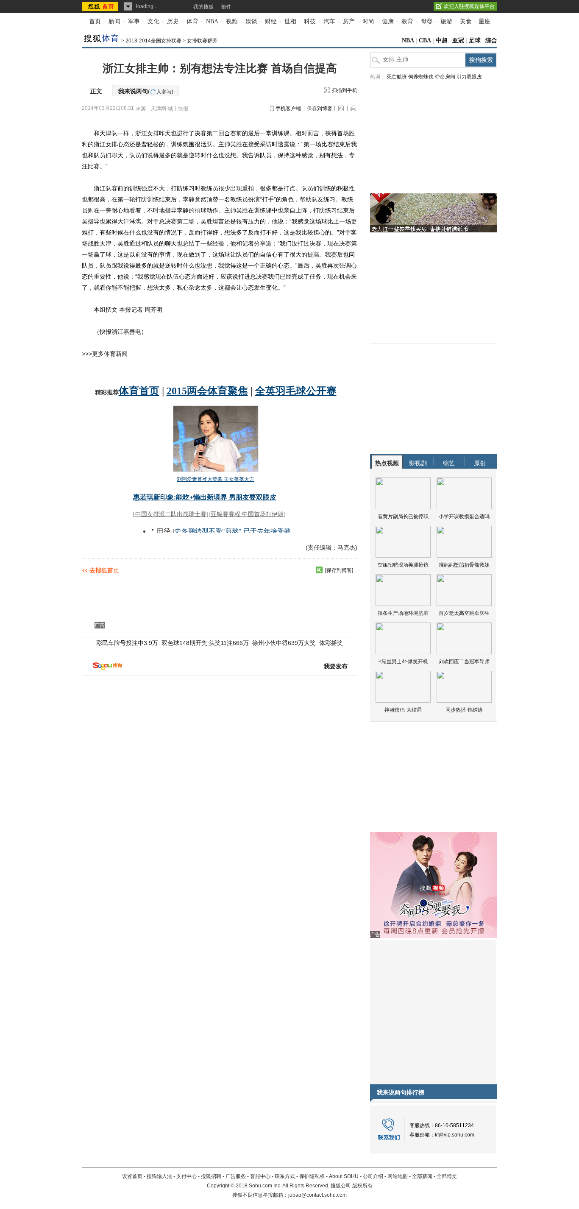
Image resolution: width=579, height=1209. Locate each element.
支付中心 (186, 1176)
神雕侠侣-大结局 (403, 710)
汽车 (329, 21)
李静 (189, 199)
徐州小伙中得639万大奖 (284, 642)
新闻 (114, 21)
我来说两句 (145, 91)
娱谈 (251, 21)
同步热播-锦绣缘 (464, 710)
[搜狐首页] (101, 6)
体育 (192, 21)
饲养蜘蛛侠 (421, 77)
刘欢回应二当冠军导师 (464, 662)
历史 (173, 21)
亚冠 (458, 40)
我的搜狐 (203, 7)
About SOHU (344, 1176)
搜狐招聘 (211, 1176)
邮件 (226, 7)
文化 (153, 21)
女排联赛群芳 (202, 41)
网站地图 (397, 1176)
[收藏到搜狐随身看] (319, 570)
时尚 (368, 21)
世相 (290, 21)
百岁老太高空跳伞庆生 (464, 613)
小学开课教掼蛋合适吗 (464, 516)
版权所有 (362, 1186)
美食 (466, 21)
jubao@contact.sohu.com (317, 1195)
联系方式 (285, 1176)
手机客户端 (288, 109)
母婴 (427, 21)
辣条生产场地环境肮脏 (403, 613)
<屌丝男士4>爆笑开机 (403, 662)
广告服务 (235, 1176)
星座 (484, 21)
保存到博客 (319, 109)
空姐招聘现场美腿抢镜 (403, 565)
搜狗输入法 (159, 1176)
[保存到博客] (339, 570)
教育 (407, 21)
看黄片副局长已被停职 (403, 516)
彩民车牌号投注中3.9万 (127, 642)
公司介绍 (373, 1176)
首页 (95, 21)
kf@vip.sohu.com (454, 1135)
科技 (310, 21)
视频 (232, 21)
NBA (212, 21)
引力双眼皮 (469, 77)
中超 (442, 40)
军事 (134, 21)
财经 (271, 21)
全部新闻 (422, 1176)
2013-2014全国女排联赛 (153, 41)
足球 (475, 40)
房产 (349, 21)
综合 (491, 40)
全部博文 (447, 1176)
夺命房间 (445, 77)
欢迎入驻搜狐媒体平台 (469, 6)
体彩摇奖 (331, 642)
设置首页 (132, 1176)
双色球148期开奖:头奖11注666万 (205, 642)
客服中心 (260, 1176)
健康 (388, 21)
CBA (425, 40)
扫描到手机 (344, 90)
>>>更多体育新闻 (105, 353)
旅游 (446, 21)
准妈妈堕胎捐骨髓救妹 (464, 565)
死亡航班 (397, 77)
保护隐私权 (312, 1176)
